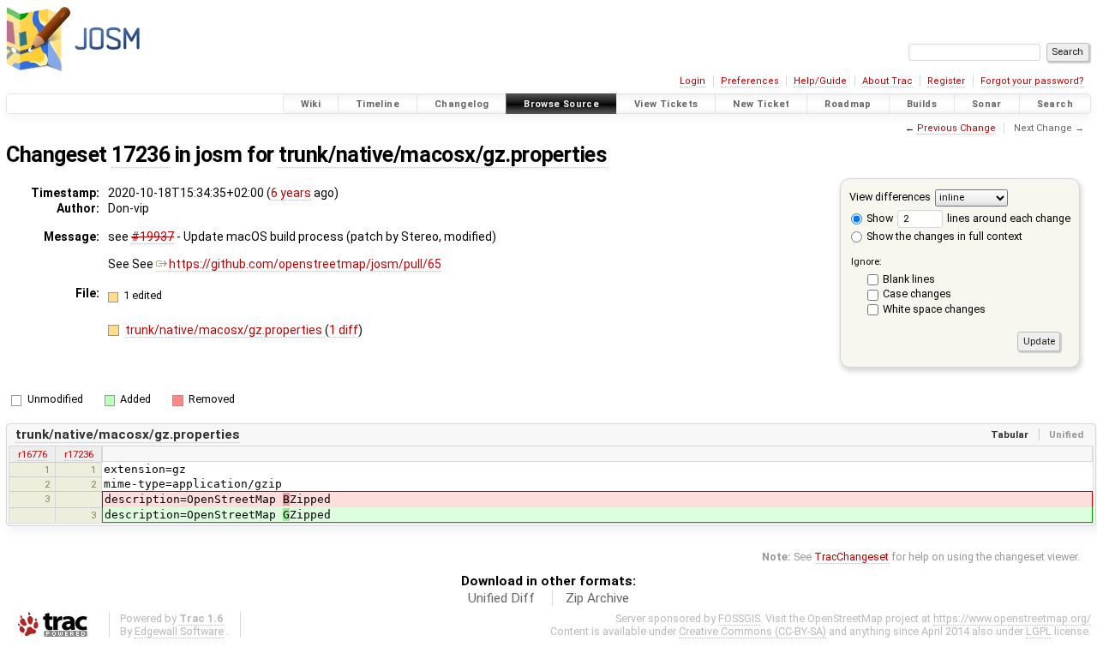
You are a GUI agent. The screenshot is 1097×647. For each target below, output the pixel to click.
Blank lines (909, 279)
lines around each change (1007, 218)
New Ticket (761, 104)
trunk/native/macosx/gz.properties (443, 154)
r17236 (78, 454)
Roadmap (848, 104)
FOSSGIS (739, 618)
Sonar (987, 104)
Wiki (311, 104)
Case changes (917, 293)
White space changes (934, 309)
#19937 (152, 236)
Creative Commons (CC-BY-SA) (752, 631)
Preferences (750, 81)
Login (692, 81)
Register (946, 81)
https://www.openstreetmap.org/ (1012, 618)
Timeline (377, 104)
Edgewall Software (179, 631)
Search (1055, 104)
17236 (140, 154)
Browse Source (561, 104)
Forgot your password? (1032, 81)
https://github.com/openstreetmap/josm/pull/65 (305, 264)
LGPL (1039, 631)
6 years (291, 193)
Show (878, 218)
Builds (922, 104)
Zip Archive (597, 598)
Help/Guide (820, 81)
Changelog (462, 104)
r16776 (32, 454)
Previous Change (956, 128)
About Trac (887, 81)
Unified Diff (501, 598)
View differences (890, 196)
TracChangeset (851, 556)
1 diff (343, 330)
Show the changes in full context (943, 236)
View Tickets (666, 104)
